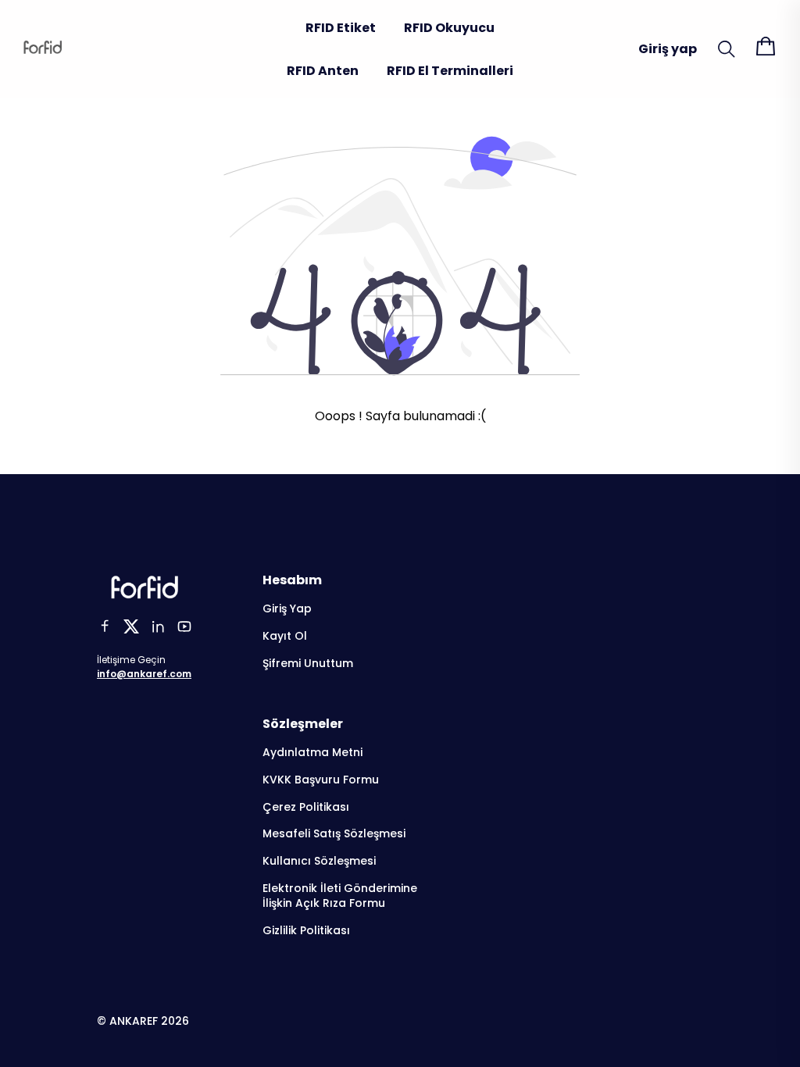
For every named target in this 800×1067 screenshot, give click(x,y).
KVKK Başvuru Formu (320, 780)
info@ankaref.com (144, 673)
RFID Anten (323, 71)
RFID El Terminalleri (450, 71)
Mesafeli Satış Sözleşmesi (333, 833)
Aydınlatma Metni (312, 752)
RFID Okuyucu (449, 28)
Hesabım (292, 580)
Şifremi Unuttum (307, 663)
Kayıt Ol (284, 636)
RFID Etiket (340, 28)
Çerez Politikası (305, 807)
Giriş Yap (287, 608)
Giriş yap (667, 49)
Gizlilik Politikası (306, 930)
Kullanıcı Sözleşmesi (319, 861)
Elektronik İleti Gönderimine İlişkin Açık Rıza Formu (339, 896)
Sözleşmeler (302, 724)
